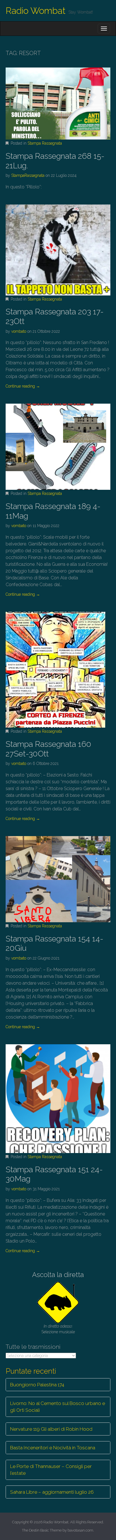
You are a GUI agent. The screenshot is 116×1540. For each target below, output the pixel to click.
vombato (18, 331)
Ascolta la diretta (58, 1275)
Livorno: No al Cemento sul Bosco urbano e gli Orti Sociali (57, 1406)
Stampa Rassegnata (45, 143)
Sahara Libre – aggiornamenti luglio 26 (52, 1492)
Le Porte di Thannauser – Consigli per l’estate (51, 1469)
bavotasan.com (80, 1530)
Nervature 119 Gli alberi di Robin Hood (51, 1429)
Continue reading (23, 386)
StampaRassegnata (27, 175)
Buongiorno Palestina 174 (37, 1384)
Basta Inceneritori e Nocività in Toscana (52, 1447)
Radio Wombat (36, 10)
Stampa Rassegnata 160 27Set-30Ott (48, 748)
